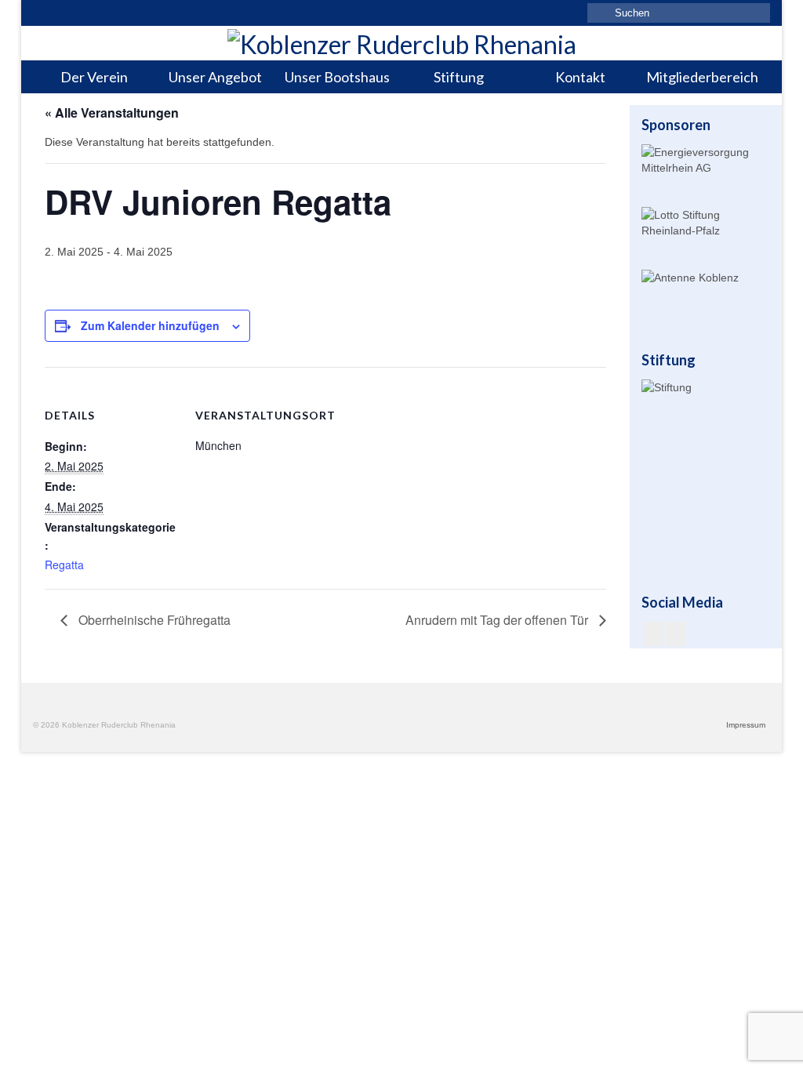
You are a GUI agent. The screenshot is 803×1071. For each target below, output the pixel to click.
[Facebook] (653, 634)
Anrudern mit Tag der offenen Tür (498, 620)
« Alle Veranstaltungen (112, 112)
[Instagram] (675, 634)
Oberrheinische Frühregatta (153, 620)
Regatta (64, 564)
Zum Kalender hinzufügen (150, 325)
